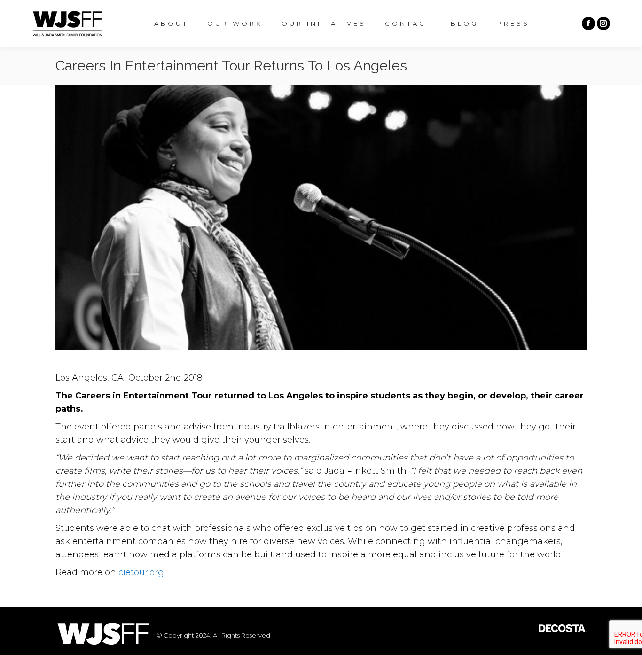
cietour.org (141, 572)
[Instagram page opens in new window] (603, 23)
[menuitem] (171, 24)
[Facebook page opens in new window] (588, 23)
